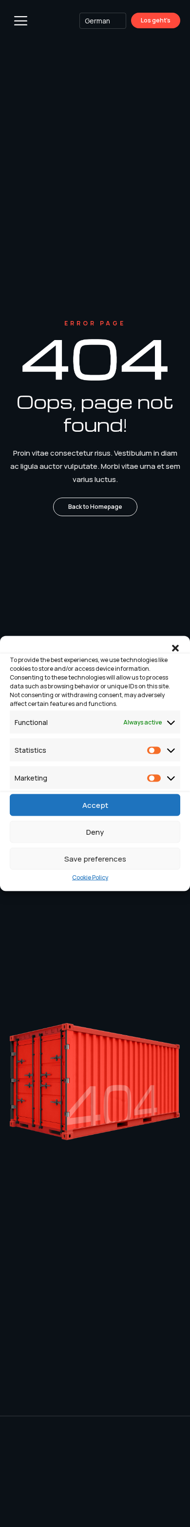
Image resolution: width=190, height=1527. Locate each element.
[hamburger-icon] (21, 22)
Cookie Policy (90, 877)
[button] (175, 648)
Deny (95, 831)
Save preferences (95, 858)
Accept (95, 805)
